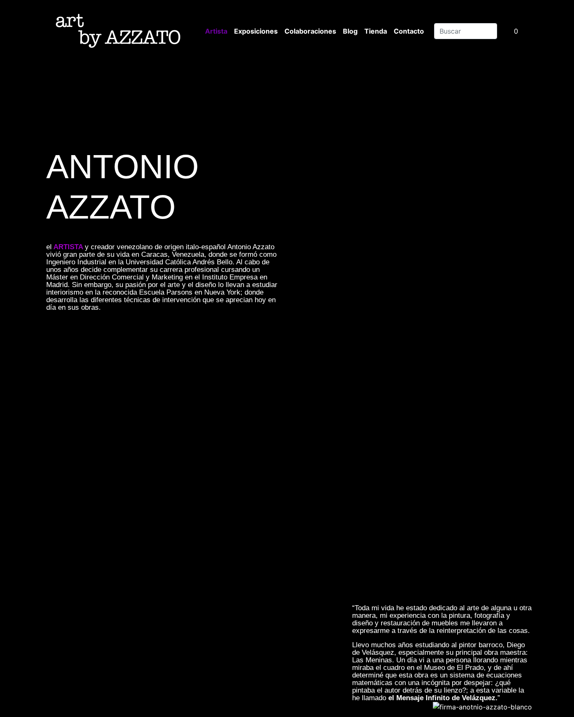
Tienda (375, 31)
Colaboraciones (310, 31)
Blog (350, 31)
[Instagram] (114, 340)
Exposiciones (256, 31)
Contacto (409, 31)
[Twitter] (167, 340)
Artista (216, 31)
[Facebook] (220, 340)
